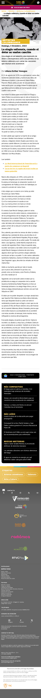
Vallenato (32, 474)
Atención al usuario (5, 584)
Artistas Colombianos (26, 11)
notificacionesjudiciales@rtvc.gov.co (9, 658)
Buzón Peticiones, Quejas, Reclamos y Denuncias (12, 589)
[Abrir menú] (3, 2)
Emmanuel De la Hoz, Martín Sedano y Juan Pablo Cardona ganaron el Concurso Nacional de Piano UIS (20, 425)
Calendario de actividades (7, 587)
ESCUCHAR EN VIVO (22, 7)
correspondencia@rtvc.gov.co (12, 638)
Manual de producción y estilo (8, 578)
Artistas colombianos (13, 474)
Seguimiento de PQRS (26, 646)
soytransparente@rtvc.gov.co (7, 662)
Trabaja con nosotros (5, 586)
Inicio (4, 11)
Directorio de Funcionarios (7, 591)
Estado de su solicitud (6, 593)
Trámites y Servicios (5, 590)
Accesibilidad (4, 628)
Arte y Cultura (10, 479)
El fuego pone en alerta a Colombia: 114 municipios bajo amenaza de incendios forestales (18, 391)
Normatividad (4, 574)
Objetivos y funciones (6, 573)
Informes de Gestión (5, 577)
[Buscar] (38, 2)
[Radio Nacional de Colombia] (20, 2)
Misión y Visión (4, 571)
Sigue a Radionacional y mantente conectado (22, 375)
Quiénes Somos (6, 569)
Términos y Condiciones (6, 594)
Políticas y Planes (5, 575)
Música (11, 11)
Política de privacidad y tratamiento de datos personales (14, 626)
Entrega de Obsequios (6, 595)
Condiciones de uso (5, 627)
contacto (11, 490)
